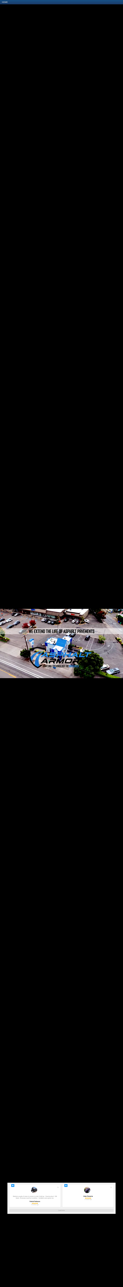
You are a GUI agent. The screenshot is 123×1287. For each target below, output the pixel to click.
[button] (119, 2)
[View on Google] (58, 1187)
